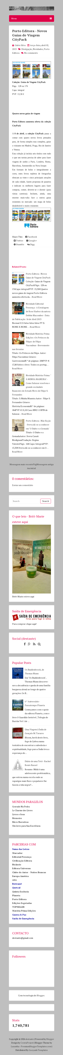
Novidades (38, 49)
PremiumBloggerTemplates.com (36, 1046)
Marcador (17, 853)
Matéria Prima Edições (24, 910)
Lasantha (15, 1046)
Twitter (19, 240)
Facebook (32, 236)
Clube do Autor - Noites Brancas (29, 872)
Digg (32, 244)
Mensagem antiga (45, 464)
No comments (31, 52)
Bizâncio (16, 864)
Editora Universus (21, 868)
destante (30, 1039)
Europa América (20, 876)
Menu (14, 18)
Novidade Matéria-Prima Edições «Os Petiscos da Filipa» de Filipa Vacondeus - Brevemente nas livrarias (30, 341)
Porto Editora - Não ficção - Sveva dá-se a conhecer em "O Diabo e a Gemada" (38, 424)
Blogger (40, 995)
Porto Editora (19, 899)
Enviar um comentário (22, 485)
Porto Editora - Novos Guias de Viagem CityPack (29, 35)
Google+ (32, 240)
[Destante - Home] (31, 9)
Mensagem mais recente (21, 464)
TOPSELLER (18, 906)
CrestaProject (27, 1042)
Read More (37, 296)
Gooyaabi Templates (38, 1050)
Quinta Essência (20, 891)
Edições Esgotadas (22, 903)
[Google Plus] (28, 644)
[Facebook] (24, 644)
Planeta (16, 895)
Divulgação (26, 49)
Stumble (20, 244)
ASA (14, 879)
